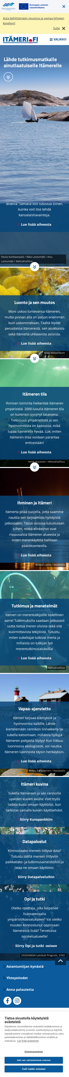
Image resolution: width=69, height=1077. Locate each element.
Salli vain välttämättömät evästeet (34, 1060)
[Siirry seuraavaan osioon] (8, 76)
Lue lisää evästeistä (27, 1041)
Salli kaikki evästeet (33, 1069)
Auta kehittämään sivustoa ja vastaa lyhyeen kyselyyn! (33, 20)
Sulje (56, 28)
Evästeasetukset (34, 1051)
